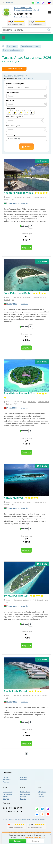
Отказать (35, 841)
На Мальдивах (25, 794)
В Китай (40, 794)
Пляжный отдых (38, 197)
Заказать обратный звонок (23, 17)
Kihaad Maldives (14, 497)
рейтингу (21, 78)
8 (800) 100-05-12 (14, 812)
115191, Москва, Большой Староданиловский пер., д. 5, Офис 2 (26, 9)
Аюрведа (6, 782)
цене (29, 78)
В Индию (6, 799)
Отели (22, 787)
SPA (24, 402)
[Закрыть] (50, 834)
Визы (39, 787)
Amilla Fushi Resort (15, 691)
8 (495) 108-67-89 (14, 808)
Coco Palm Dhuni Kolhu (18, 293)
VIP (13, 199)
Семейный (27, 197)
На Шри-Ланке (25, 792)
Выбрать (25, 248)
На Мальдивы (7, 794)
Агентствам (6, 779)
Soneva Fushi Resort (16, 595)
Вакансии (23, 779)
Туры (5, 787)
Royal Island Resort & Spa (19, 393)
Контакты (23, 777)
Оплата (5, 777)
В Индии (23, 799)
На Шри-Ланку (7, 792)
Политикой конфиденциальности (32, 837)
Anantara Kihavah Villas (18, 192)
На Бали (5, 796)
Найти (27, 146)
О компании (7, 773)
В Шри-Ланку (42, 792)
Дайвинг (7, 199)
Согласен (17, 841)
